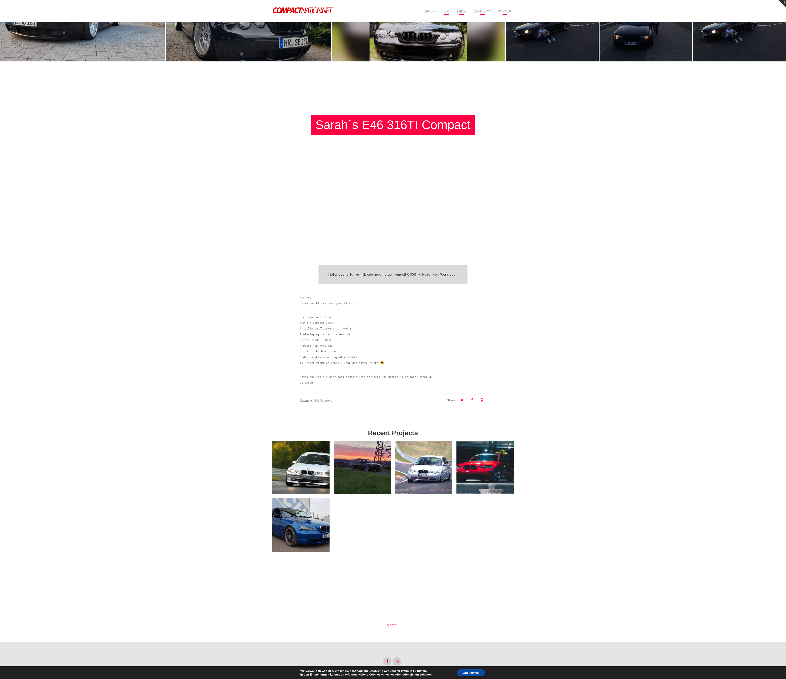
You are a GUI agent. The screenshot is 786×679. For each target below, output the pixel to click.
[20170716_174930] (248, 30)
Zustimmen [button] (471, 672)
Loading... (393, 625)
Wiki (446, 11)
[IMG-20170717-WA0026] (646, 30)
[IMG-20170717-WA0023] (552, 30)
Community (482, 11)
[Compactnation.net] (303, 11)
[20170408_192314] (82, 30)
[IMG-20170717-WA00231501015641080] (739, 30)
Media (461, 11)
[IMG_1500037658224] (418, 30)
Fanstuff (504, 11)
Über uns (429, 11)
